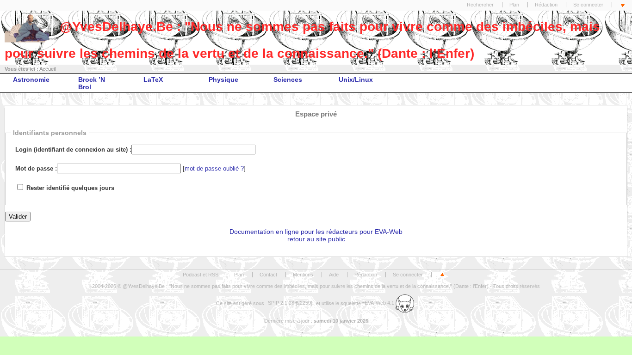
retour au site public (316, 239)
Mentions (303, 274)
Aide (334, 274)
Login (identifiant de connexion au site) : (73, 150)
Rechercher (480, 4)
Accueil (47, 69)
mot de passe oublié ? (214, 168)
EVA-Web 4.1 (380, 303)
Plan (514, 4)
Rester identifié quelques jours (70, 188)
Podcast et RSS (200, 274)
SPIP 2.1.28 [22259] (290, 303)
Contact (268, 274)
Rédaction (546, 4)
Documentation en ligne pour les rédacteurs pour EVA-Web (316, 231)
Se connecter (588, 4)
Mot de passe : (36, 168)
